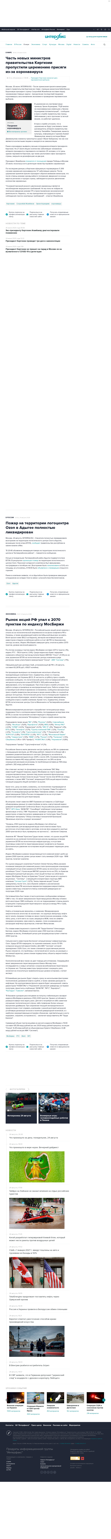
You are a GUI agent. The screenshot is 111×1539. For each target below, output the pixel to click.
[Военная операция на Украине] (15, 1403)
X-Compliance (10, 1464)
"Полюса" (61, 730)
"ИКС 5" (45, 727)
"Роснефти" (16, 732)
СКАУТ (8, 1466)
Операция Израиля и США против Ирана (35, 1408)
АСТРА (8, 1470)
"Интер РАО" (59, 725)
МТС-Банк (15, 809)
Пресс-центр (36, 1425)
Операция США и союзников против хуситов (95, 1407)
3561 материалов (33, 1414)
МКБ (46, 725)
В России (17, 44)
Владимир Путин (13, 434)
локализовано (53, 565)
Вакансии (47, 1425)
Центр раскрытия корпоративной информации (50, 1467)
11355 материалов (13, 1411)
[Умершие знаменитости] (55, 1403)
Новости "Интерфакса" (47, 1460)
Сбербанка (10, 740)
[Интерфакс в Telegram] (45, 1472)
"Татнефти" (20, 730)
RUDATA (43, 1464)
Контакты (9, 1425)
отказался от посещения (35, 161)
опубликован (45, 346)
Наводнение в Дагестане (73, 1406)
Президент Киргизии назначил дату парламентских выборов (44, 79)
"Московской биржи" (57, 735)
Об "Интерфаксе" (23, 29)
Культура (52, 44)
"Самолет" (20, 991)
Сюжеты (85, 44)
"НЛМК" (15, 727)
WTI (29, 1036)
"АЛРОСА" (10, 735)
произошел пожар (30, 560)
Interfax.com (35, 29)
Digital (68, 44)
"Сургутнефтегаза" (34, 732)
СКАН (42, 1462)
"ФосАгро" (16, 725)
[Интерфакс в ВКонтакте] (48, 1472)
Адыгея (15, 583)
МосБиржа (10, 1036)
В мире (26, 44)
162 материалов (73, 1411)
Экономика (35, 44)
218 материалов (93, 1413)
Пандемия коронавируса (14, 127)
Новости (76, 44)
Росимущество (26, 434)
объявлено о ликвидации (48, 568)
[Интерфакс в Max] (54, 1472)
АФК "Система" (57, 660)
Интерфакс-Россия (48, 29)
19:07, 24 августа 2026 (24, 614)
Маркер (8, 1468)
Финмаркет (61, 29)
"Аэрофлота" (32, 725)
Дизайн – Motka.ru (75, 1467)
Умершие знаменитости (53, 1406)
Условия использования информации (81, 1463)
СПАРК (8, 1462)
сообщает (35, 543)
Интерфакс (55, 36)
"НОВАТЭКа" (40, 740)
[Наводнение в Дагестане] (75, 1403)
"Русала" (43, 737)
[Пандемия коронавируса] (19, 111)
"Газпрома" (57, 737)
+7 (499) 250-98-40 (65, 1443)
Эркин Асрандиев (42, 204)
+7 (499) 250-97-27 (80, 1443)
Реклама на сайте (60, 1425)
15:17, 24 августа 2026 (22, 268)
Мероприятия (74, 1425)
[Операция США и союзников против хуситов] (95, 1403)
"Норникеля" (56, 740)
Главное (9, 44)
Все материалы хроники (18, 132)
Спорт (44, 44)
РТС (18, 1036)
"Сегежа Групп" (20, 881)
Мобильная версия (8, 29)
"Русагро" (42, 722)
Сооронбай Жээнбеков (25, 204)
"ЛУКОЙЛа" (25, 735)
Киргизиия (10, 204)
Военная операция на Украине (15, 1406)
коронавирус (56, 204)
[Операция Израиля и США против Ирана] (35, 1403)
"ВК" (30, 722)
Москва (61, 44)
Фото (93, 44)
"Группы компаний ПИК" (41, 730)
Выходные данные (76, 1465)
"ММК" (31, 737)
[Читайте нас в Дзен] (41, 1472)
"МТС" (39, 735)
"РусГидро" (10, 991)
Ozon (8, 583)
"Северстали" (17, 737)
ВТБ (7, 730)
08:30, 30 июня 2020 (19, 53)
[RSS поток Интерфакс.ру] (51, 1472)
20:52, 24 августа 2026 (22, 517)
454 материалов (53, 1411)
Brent (23, 1036)
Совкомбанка (58, 722)
